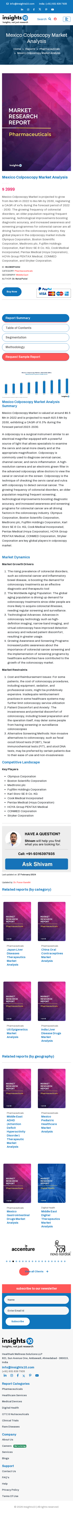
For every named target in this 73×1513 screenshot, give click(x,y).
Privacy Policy (10, 1489)
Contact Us (9, 1471)
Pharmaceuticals (50, 49)
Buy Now (12, 291)
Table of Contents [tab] (18, 328)
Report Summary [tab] (18, 318)
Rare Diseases (11, 1426)
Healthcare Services (14, 1395)
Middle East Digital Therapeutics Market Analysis (50, 1219)
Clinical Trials (10, 1420)
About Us (7, 1439)
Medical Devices (12, 1401)
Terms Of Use (10, 1496)
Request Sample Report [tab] (23, 357)
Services (7, 1452)
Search (42, 19)
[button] (6, 1261)
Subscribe (17, 1321)
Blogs (5, 1458)
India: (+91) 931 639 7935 (53, 4)
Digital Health (10, 1407)
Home (17, 49)
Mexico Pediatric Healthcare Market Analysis (49, 1124)
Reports (30, 49)
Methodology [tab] (15, 347)
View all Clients (34, 1271)
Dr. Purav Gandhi (21, 882)
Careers (14, 1446)
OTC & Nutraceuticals (15, 1414)
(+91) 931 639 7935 (13, 1371)
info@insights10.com (22, 4)
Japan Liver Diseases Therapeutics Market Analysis (16, 957)
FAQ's (5, 1477)
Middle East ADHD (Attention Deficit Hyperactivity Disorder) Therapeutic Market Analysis (16, 1131)
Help (5, 1483)
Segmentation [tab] (16, 337)
